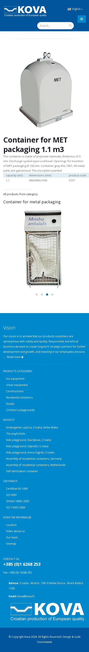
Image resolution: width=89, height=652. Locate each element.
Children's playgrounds (20, 410)
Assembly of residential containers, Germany (34, 458)
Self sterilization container (22, 471)
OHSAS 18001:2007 (17, 501)
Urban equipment (17, 385)
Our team (12, 537)
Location (11, 525)
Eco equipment (15, 378)
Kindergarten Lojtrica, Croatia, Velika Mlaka (32, 427)
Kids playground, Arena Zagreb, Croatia (30, 452)
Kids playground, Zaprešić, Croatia (27, 446)
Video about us (15, 531)
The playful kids (15, 433)
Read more (14, 357)
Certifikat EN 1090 (17, 488)
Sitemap (11, 543)
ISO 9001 (11, 495)
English (76, 9)
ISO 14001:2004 (15, 507)
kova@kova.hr (26, 596)
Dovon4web (44, 642)
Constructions (15, 391)
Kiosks (10, 403)
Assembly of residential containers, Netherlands (36, 465)
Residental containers (19, 397)
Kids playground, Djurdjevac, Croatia (28, 440)
